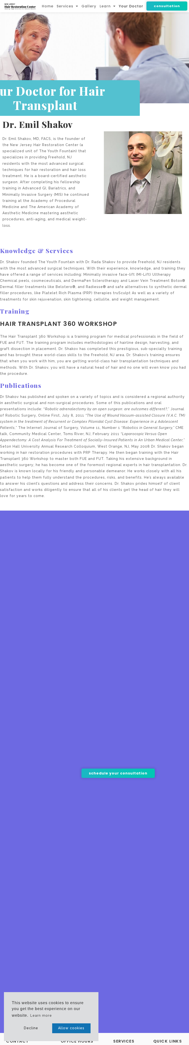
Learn (105, 6)
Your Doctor (131, 6)
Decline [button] (31, 1028)
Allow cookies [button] (71, 1028)
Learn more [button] (41, 1015)
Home (47, 6)
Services (65, 6)
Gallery (88, 6)
